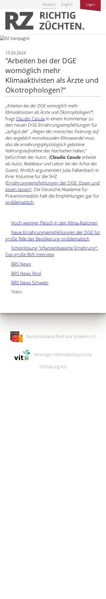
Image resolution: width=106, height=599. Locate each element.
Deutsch (49, 4)
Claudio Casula (30, 119)
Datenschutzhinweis (18, 596)
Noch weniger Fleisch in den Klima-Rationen (51, 223)
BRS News (18, 264)
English (67, 4)
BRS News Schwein (26, 282)
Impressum (10, 590)
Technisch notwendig (9, 500)
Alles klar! (8, 574)
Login (90, 4)
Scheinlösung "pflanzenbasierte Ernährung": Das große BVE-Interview (51, 251)
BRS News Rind (23, 273)
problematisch (19, 202)
